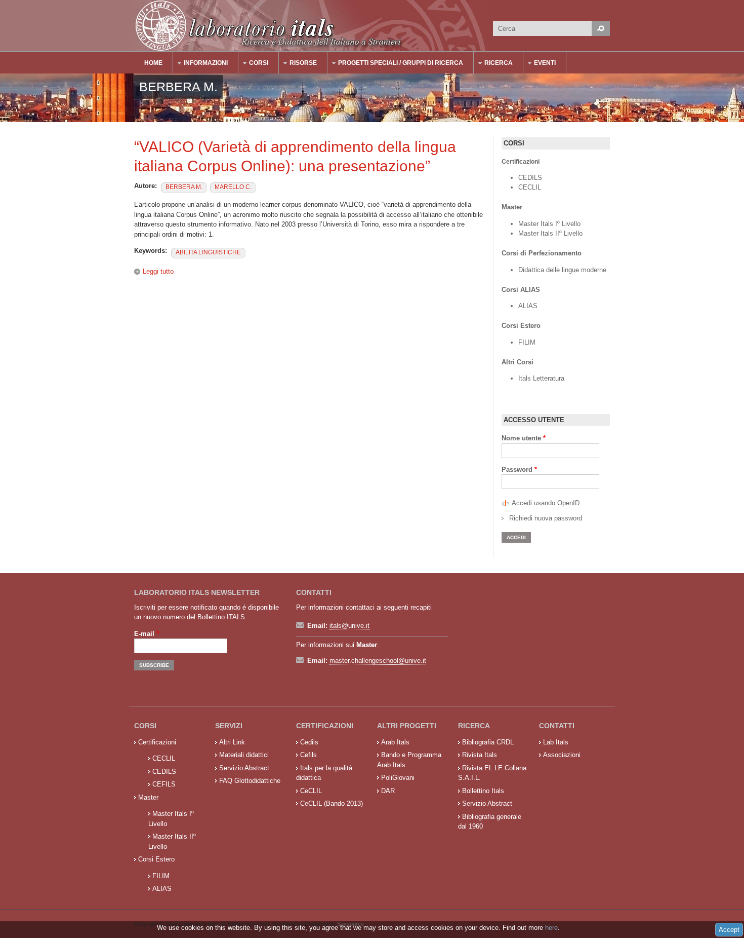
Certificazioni (157, 742)
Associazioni (562, 755)
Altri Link (232, 742)
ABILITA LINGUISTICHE (208, 252)
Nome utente (524, 438)
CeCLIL (311, 791)
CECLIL (529, 187)
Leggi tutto (158, 271)
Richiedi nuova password (545, 518)
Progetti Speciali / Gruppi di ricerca (395, 64)
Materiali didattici (244, 755)
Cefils (308, 755)
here (551, 927)
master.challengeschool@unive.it (377, 660)
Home (153, 62)
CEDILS (530, 177)
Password (519, 469)
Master (148, 797)
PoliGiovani (398, 777)
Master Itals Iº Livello (550, 224)
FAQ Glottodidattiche (249, 780)
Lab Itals (555, 742)
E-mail (146, 633)
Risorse (298, 64)
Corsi (253, 64)
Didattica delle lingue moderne (562, 270)
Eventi (540, 64)
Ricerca (493, 64)
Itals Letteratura (541, 378)
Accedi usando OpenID (546, 503)
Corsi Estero (156, 859)
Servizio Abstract (244, 768)
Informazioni (201, 64)
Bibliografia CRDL (488, 742)
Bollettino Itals (483, 791)
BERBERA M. (184, 187)
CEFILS (164, 784)
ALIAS (528, 306)
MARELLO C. (233, 187)
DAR (388, 791)
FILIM (526, 342)
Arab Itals (395, 742)
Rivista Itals (479, 755)
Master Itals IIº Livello (551, 233)
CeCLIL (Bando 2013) (331, 803)
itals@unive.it (349, 625)
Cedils (309, 742)
